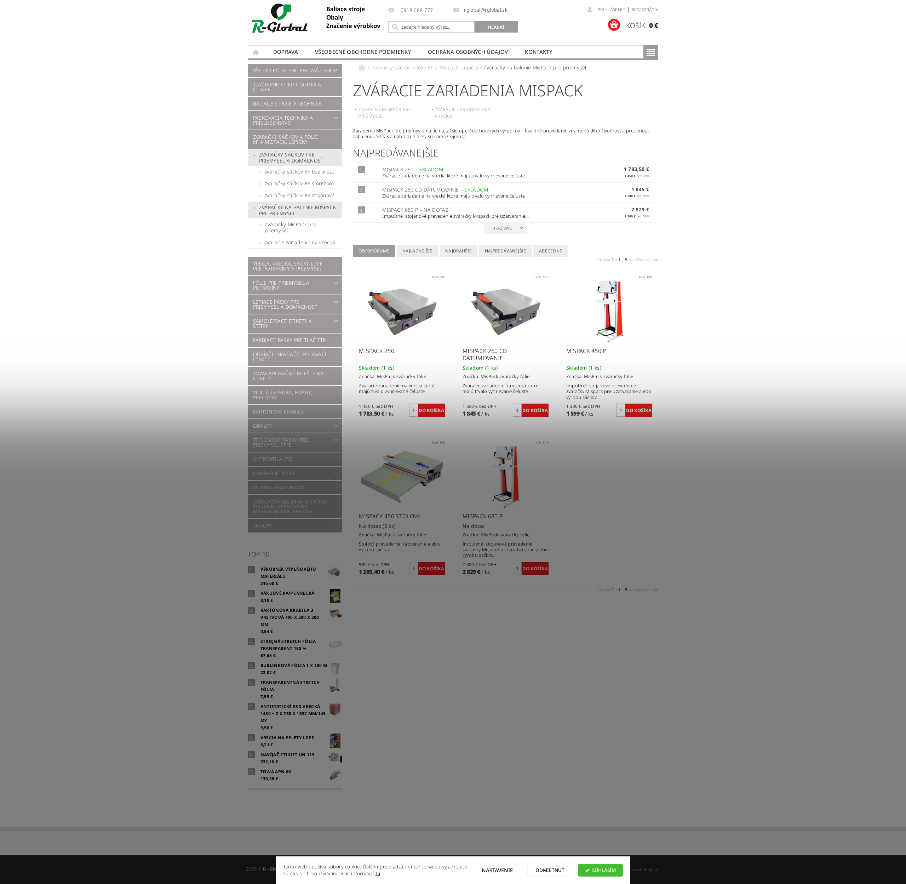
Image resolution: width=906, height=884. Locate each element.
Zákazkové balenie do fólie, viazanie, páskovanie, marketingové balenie (291, 506)
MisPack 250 (412, 169)
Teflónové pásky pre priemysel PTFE (280, 442)
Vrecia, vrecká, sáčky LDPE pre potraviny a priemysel (288, 266)
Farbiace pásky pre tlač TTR (289, 340)
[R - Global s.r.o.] (316, 19)
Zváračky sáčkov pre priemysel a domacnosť (291, 157)
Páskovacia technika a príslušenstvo (283, 120)
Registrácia (645, 10)
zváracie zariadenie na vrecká (300, 242)
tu (377, 873)
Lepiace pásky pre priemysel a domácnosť (285, 304)
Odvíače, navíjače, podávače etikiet (290, 357)
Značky (262, 525)
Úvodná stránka (256, 52)
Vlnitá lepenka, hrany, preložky (282, 395)
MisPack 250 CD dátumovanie (435, 189)
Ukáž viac (502, 228)
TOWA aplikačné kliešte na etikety (288, 376)
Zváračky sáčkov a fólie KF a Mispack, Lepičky (285, 139)
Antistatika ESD (273, 459)
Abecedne (550, 251)
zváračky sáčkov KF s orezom (299, 183)
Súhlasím (604, 870)
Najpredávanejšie (505, 251)
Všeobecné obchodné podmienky (363, 51)
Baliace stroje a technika (287, 103)
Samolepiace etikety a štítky (282, 323)
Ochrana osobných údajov (468, 51)
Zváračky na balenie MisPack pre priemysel (297, 210)
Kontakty (538, 51)
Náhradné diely (274, 473)
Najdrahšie (458, 251)
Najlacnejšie (417, 251)
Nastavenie (497, 870)
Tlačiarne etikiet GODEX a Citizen (287, 87)
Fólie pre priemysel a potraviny (281, 285)
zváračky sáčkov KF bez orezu (300, 171)
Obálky (262, 425)
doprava (285, 51)
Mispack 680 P (415, 209)
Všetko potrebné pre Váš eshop (295, 70)
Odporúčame (374, 251)
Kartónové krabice (278, 411)
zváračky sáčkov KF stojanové (300, 195)
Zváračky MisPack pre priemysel (290, 227)
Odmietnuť (549, 870)
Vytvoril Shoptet (642, 870)
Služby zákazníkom (279, 487)
